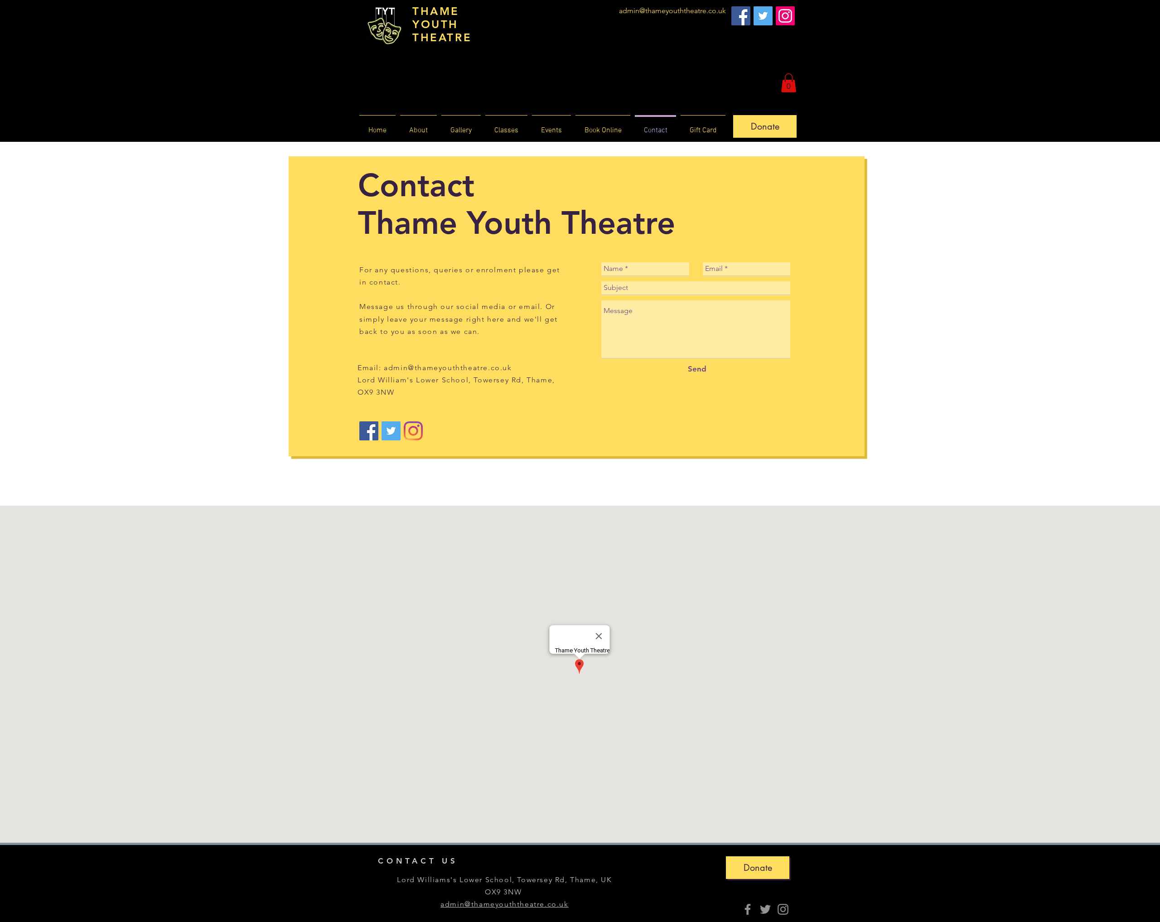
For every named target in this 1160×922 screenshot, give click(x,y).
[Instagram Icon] (413, 430)
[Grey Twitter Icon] (765, 909)
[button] (789, 82)
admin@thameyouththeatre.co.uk (672, 10)
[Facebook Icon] (740, 15)
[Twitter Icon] (763, 15)
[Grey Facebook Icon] (747, 909)
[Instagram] (785, 15)
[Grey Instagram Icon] (783, 909)
